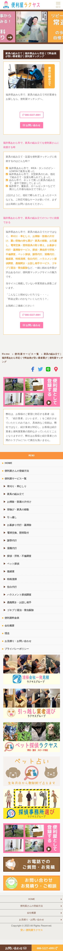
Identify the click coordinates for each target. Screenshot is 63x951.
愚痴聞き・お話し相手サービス (32, 263)
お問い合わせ (32, 125)
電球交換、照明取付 (18, 532)
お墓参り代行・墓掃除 (19, 525)
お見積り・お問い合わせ (18, 641)
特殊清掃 (20, 258)
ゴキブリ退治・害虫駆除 (20, 610)
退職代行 (49, 254)
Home (6, 353)
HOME (8, 463)
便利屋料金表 (12, 617)
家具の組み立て (15, 494)
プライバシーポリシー (17, 648)
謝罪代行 (37, 254)
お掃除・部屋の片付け (19, 501)
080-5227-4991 (32, 115)
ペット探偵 (24, 254)
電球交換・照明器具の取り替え (28, 245)
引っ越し (12, 517)
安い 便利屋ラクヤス (31, 930)
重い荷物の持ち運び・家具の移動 (29, 240)
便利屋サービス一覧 (27, 353)
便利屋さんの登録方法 (17, 470)
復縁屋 (9, 258)
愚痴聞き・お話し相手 (19, 602)
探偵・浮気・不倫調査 (19, 556)
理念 (7, 633)
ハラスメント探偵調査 (19, 594)
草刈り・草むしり (20, 236)
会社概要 (9, 625)
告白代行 (32, 258)
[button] (18, 40)
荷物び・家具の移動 (18, 509)
